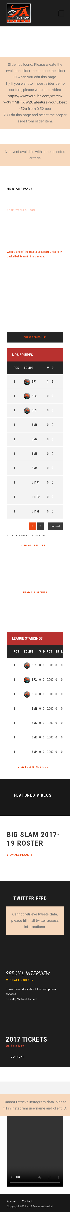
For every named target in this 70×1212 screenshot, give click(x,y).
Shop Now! (14, 218)
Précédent (16, 526)
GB (57, 651)
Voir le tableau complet (26, 535)
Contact (27, 1201)
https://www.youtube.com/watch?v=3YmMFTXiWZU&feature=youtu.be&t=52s (35, 102)
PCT (49, 651)
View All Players (19, 854)
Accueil (11, 1201)
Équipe (28, 368)
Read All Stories (35, 592)
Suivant (55, 526)
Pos (16, 368)
